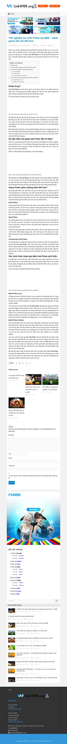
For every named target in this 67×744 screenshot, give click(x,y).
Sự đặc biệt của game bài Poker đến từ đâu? (23, 67)
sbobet (19, 591)
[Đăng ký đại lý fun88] (20, 21)
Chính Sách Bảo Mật (41, 741)
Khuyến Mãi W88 (13, 715)
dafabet (19, 561)
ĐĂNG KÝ (42, 6)
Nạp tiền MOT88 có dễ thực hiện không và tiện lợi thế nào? (35, 662)
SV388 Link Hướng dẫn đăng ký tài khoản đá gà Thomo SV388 (36, 609)
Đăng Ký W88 (12, 713)
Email (11, 458)
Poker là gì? (14, 65)
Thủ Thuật (35, 45)
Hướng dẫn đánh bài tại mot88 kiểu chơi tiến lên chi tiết (16, 413)
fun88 (18, 577)
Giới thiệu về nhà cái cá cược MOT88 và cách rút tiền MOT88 (36, 678)
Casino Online (12, 705)
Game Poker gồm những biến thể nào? (22, 69)
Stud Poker (17, 73)
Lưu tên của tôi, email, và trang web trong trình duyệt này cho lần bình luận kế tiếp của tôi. (33, 477)
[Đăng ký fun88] (33, 518)
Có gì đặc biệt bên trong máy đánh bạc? (21, 616)
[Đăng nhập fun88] (47, 30)
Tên (10, 454)
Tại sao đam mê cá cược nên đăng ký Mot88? (31, 646)
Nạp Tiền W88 (12, 717)
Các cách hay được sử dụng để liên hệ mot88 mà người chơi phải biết (36, 654)
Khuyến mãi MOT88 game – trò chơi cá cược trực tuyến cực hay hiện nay (36, 670)
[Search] (57, 600)
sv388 (17, 594)
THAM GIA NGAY (54, 6)
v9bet (18, 588)
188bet (21, 582)
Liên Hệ (49, 741)
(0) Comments (37, 611)
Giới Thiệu (32, 741)
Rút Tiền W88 (12, 720)
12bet (18, 564)
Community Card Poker (20, 75)
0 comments (43, 45)
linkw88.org (52, 355)
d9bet (20, 569)
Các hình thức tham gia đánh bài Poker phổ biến (24, 77)
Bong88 (21, 555)
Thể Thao (11, 707)
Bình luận (11, 435)
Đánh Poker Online (19, 81)
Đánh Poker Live (18, 79)
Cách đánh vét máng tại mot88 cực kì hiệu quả (31, 631)
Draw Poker (17, 71)
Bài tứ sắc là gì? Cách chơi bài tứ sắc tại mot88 (32, 389)
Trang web (11, 465)
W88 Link (26, 741)
